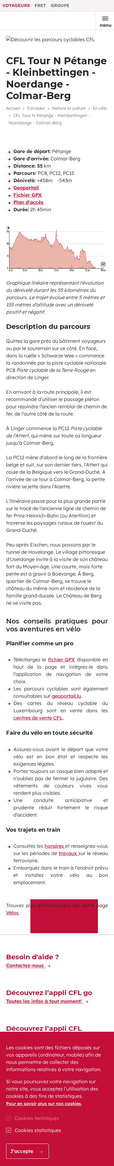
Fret (40, 5)
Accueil (13, 108)
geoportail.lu (66, 696)
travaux (68, 853)
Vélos (12, 913)
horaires (55, 846)
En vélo (100, 108)
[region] (57, 1099)
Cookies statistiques (38, 1130)
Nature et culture (69, 108)
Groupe (60, 5)
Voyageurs (16, 5)
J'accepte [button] (22, 1151)
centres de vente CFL (38, 718)
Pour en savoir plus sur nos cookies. (44, 1103)
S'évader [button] (36, 108)
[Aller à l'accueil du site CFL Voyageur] (25, 20)
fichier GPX (61, 660)
